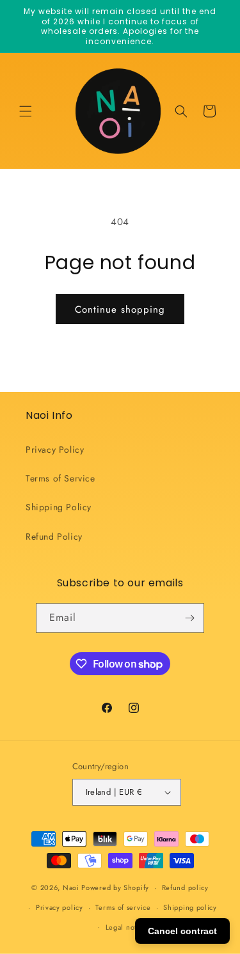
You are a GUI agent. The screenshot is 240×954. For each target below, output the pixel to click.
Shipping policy (190, 907)
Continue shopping (120, 309)
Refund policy (185, 887)
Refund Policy (54, 536)
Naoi (71, 887)
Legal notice (126, 927)
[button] (26, 111)
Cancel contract (182, 931)
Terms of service (122, 907)
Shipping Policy (59, 507)
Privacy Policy (55, 449)
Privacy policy (59, 907)
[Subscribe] (189, 618)
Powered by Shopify (115, 887)
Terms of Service (60, 478)
